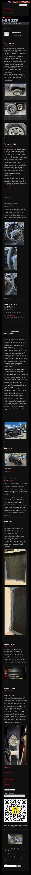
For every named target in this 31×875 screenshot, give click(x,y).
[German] (15, 2)
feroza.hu (8, 8)
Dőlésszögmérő (10, 478)
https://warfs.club (11, 315)
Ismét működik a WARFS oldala (10, 305)
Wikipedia (6, 784)
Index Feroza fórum (8, 781)
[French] (13, 2)
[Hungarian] (17, 2)
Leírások (15, 23)
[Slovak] (27, 2)
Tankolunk (8, 448)
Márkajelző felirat (10, 644)
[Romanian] (21, 2)
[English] (11, 2)
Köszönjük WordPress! (15, 874)
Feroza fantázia (10, 144)
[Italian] (19, 2)
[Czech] (9, 2)
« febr (8, 861)
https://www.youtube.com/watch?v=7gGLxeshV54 (15, 188)
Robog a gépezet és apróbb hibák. (11, 332)
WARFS (5, 782)
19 (11, 856)
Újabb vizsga (9, 43)
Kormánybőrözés (10, 204)
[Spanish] (29, 2)
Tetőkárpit (8, 521)
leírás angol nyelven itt (19, 504)
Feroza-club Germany (9, 779)
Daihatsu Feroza (7, 23)
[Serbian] (25, 2)
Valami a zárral (9, 688)
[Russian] (23, 2)
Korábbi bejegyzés (8, 772)
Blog (20, 23)
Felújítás (10, 138)
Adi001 (5, 28)
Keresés (5, 864)
